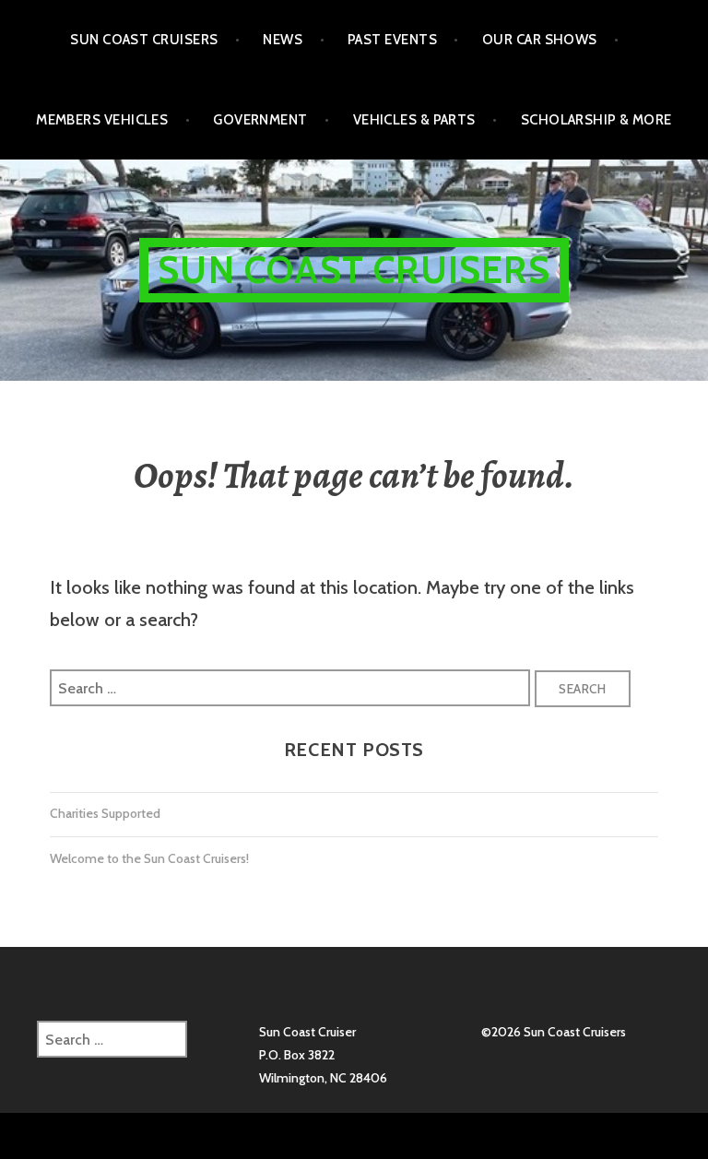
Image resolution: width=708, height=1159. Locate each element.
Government (260, 120)
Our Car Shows (539, 39)
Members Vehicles (102, 120)
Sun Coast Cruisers (144, 39)
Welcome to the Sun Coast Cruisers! (149, 858)
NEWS (282, 39)
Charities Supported (105, 813)
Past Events (392, 39)
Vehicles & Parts (414, 120)
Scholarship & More (596, 120)
